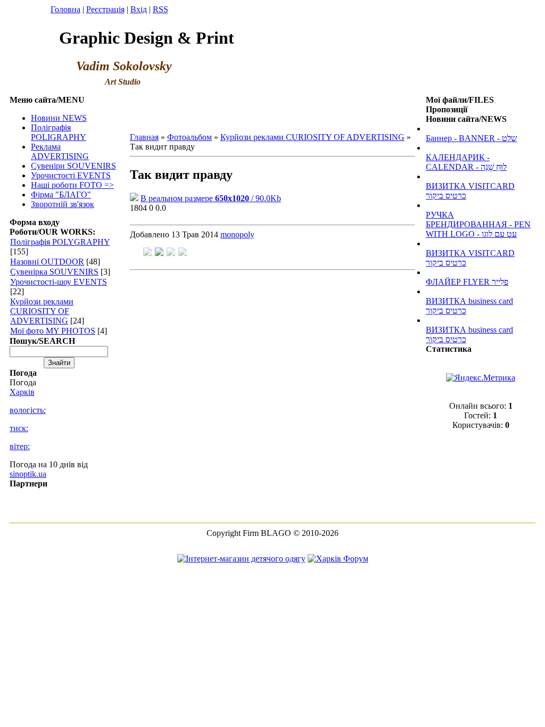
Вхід (138, 9)
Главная (144, 137)
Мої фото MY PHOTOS (52, 330)
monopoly (237, 234)
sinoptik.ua (28, 473)
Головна (65, 9)
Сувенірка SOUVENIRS (54, 271)
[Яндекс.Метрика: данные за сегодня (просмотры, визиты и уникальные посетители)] (480, 378)
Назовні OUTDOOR (47, 261)
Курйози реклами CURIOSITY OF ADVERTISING (41, 311)
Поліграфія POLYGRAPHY (60, 241)
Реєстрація (105, 9)
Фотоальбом (189, 137)
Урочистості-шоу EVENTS (58, 281)
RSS (160, 9)
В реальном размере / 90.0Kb (211, 198)
